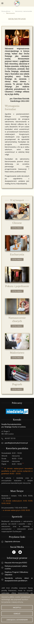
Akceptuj (17, 607)
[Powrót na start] (17, 3)
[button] (2, 3)
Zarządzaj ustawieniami (17, 620)
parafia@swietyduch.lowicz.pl (16, 443)
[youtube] (20, 552)
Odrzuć (17, 614)
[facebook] (14, 552)
